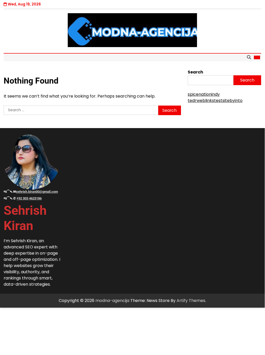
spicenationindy (204, 94)
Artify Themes (191, 301)
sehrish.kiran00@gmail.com (37, 192)
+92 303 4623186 (29, 198)
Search (195, 72)
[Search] (249, 57)
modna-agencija (112, 301)
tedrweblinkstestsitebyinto (215, 100)
